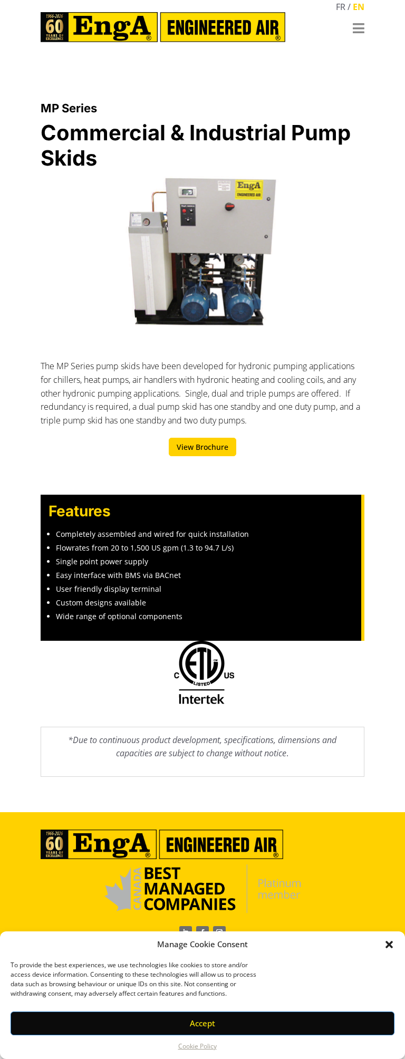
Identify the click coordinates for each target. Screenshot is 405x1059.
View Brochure (202, 447)
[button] (389, 944)
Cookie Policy (197, 1046)
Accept (202, 1023)
